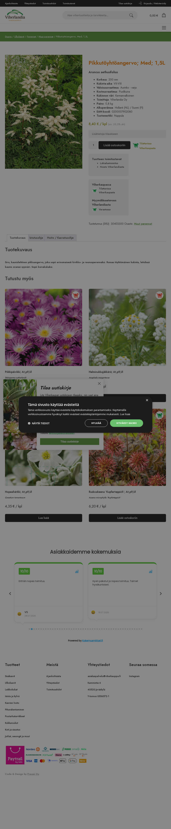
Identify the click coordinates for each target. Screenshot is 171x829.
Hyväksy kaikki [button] (126, 423)
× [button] (147, 400)
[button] (39, 423)
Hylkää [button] (96, 423)
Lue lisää (125, 414)
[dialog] (85, 414)
